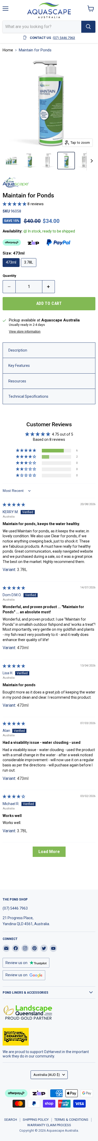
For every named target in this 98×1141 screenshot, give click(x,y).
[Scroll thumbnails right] (91, 161)
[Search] (88, 27)
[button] (15, 204)
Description (17, 350)
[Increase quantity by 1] (48, 286)
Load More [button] (49, 851)
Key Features (19, 365)
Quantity (9, 276)
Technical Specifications (28, 396)
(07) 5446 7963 (64, 38)
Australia (46, 1075)
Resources (17, 381)
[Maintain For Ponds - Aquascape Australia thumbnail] (11, 160)
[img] (14, 505)
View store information (25, 331)
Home (8, 50)
